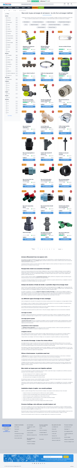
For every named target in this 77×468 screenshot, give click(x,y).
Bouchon (9, 20)
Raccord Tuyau (52, 27)
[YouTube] (42, 463)
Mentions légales (67, 437)
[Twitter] (34, 463)
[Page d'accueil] (4, 10)
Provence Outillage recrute (69, 441)
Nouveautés (41, 439)
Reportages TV (67, 429)
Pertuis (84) (54, 429)
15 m (8, 87)
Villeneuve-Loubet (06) (56, 440)
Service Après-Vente (18, 438)
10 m (8, 85)
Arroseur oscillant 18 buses (65, 46)
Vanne (9, 51)
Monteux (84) (54, 431)
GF (8, 68)
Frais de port (16, 429)
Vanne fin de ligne (27, 232)
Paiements (16, 431)
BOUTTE (9, 66)
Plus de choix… (46, 53)
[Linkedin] (40, 463)
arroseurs (37, 260)
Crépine (9, 29)
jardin (59, 287)
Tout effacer (10, 115)
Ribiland (9, 62)
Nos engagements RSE (68, 431)
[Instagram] (36, 463)
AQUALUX (9, 75)
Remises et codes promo (31, 430)
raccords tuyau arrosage (25, 260)
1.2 (8, 103)
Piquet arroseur (10, 35)
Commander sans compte (19, 433)
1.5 (8, 105)
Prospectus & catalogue (31, 441)
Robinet (9, 47)
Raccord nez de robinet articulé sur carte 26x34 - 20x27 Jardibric (28, 101)
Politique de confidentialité (69, 439)
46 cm (9, 83)
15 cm (9, 93)
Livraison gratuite (30, 432)
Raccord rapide (10, 42)
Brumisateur (10, 22)
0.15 (8, 101)
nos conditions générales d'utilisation (61, 460)
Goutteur (9, 33)
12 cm (9, 97)
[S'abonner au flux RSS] (44, 463)
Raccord (9, 40)
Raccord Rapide (41, 27)
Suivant (59, 249)
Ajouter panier (30, 53)
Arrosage (14, 10)
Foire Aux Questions (43, 430)
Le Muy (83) (54, 433)
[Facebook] (32, 463)
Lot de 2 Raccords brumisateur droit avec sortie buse (46, 127)
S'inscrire (66, 456)
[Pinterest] (38, 463)
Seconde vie (41, 7)
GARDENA (10, 64)
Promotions (35, 7)
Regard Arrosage (34, 24)
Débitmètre (10, 31)
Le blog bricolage (42, 432)
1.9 (8, 108)
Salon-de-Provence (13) (56, 438)
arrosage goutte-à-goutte (26, 320)
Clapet (9, 24)
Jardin (9, 10)
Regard (9, 44)
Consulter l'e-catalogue (31, 443)
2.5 (8, 110)
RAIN (8, 57)
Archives (71, 466)
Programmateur (10, 38)
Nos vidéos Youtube (43, 434)
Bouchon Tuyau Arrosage (54, 24)
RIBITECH (9, 71)
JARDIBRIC (10, 55)
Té (25, 24)
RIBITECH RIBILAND (11, 73)
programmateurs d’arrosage (42, 276)
